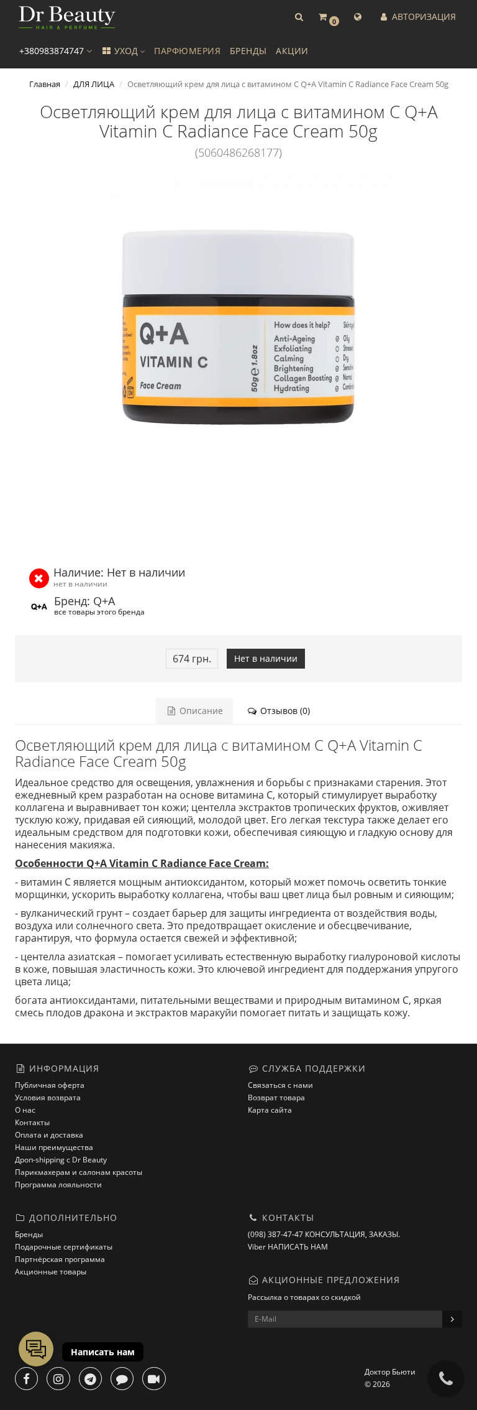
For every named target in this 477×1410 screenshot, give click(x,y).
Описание (200, 711)
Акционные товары (50, 1271)
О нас (25, 1110)
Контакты (32, 1122)
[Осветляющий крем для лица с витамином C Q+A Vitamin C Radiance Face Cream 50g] (238, 328)
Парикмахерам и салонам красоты (78, 1172)
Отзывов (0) (284, 711)
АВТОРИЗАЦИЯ (422, 16)
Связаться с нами (280, 1085)
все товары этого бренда (99, 611)
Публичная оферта (49, 1085)
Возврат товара (276, 1097)
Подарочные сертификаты (63, 1246)
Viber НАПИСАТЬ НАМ (288, 1246)
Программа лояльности (58, 1184)
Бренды (29, 1234)
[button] (299, 17)
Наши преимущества (54, 1147)
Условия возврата (48, 1097)
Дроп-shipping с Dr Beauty (61, 1159)
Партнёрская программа (60, 1259)
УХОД (126, 51)
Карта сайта (270, 1110)
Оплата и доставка (49, 1134)
